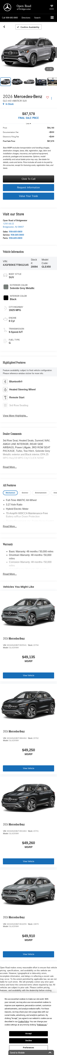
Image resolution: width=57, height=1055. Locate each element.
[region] (28, 148)
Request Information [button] (28, 187)
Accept (28, 1033)
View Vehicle (28, 675)
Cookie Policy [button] (23, 1022)
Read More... (10, 467)
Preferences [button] (42, 1025)
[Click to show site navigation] (52, 18)
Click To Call (28, 179)
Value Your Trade (28, 196)
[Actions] (51, 98)
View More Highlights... (15, 415)
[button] (10, 18)
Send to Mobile (17, 1052)
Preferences (28, 1048)
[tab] (10, 492)
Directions (26, 18)
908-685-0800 (15, 231)
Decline (28, 1041)
